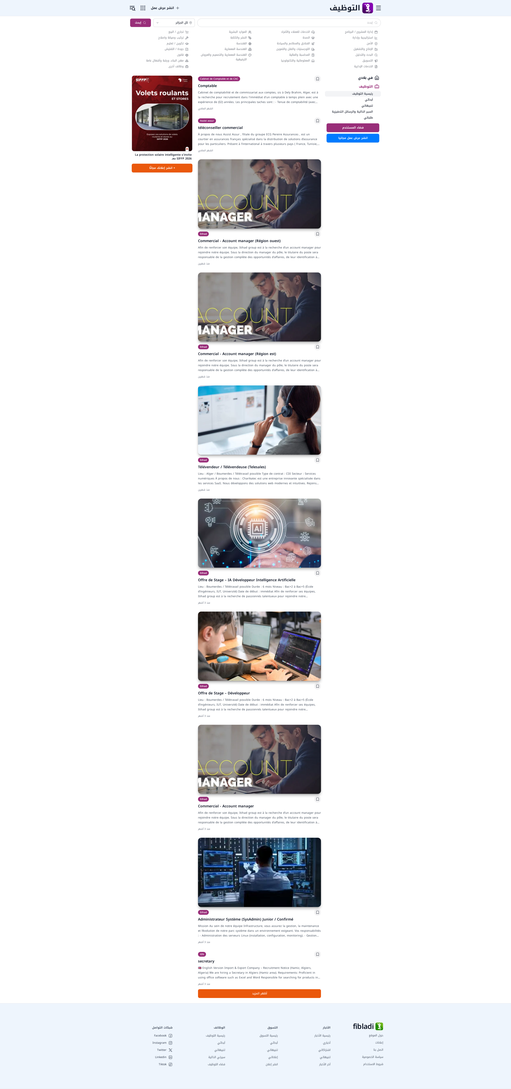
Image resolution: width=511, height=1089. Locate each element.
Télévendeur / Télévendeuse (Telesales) (232, 467)
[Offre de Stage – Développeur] (259, 646)
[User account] (132, 8)
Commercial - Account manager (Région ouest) (239, 241)
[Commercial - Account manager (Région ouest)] (259, 194)
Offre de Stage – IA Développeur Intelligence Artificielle (246, 580)
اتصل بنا (378, 1049)
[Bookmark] (317, 78)
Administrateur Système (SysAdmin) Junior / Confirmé (245, 919)
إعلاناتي (273, 1057)
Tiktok (162, 1064)
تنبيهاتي (325, 1057)
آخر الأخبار (325, 1064)
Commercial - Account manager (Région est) (237, 353)
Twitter (161, 1050)
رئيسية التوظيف (215, 1035)
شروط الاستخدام (373, 1064)
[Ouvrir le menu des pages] (143, 8)
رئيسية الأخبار (322, 1035)
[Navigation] (378, 8)
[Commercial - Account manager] (259, 759)
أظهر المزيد (259, 993)
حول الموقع (376, 1035)
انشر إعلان (272, 1064)
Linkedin (160, 1057)
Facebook (160, 1036)
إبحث (138, 22)
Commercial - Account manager (226, 806)
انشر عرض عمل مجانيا (353, 138)
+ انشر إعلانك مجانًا (162, 168)
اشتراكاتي (324, 1050)
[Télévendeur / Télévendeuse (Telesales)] (259, 420)
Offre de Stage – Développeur (224, 693)
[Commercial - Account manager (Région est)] (259, 307)
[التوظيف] (367, 8)
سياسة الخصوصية (372, 1057)
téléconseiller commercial (220, 127)
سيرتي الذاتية (216, 1057)
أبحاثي (274, 1042)
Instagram (159, 1043)
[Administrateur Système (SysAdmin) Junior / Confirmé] (259, 872)
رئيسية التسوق (268, 1035)
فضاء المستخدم (353, 127)
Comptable (207, 85)
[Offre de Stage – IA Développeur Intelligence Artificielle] (259, 533)
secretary (206, 961)
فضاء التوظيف (216, 1064)
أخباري (327, 1042)
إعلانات (379, 1042)
